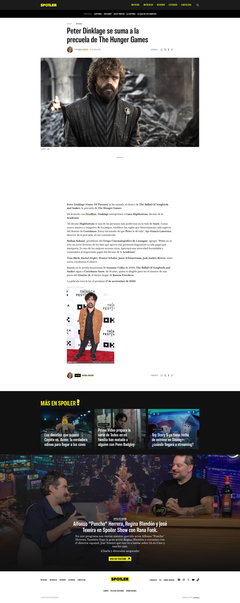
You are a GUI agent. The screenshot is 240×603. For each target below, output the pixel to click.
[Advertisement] (120, 176)
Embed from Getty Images (75, 287)
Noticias (79, 24)
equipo (105, 590)
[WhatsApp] (162, 49)
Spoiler (69, 24)
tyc (160, 580)
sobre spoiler (169, 580)
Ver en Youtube (118, 558)
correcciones (131, 590)
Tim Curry (108, 14)
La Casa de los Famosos (146, 14)
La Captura (130, 14)
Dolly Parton (119, 14)
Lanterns (98, 14)
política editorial (117, 590)
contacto (153, 580)
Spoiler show (120, 518)
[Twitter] (165, 49)
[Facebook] (169, 49)
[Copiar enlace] (172, 49)
